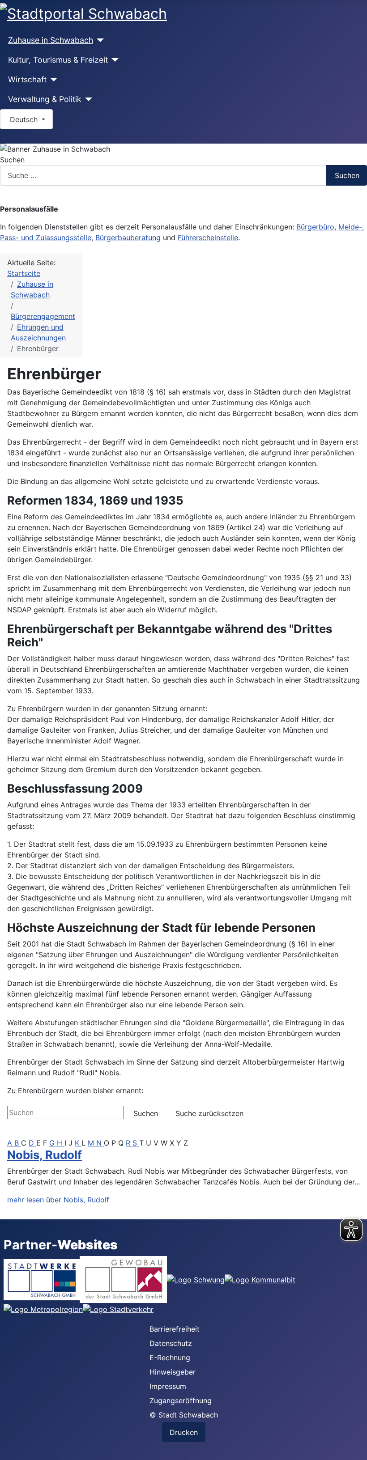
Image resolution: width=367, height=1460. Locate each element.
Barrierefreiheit (174, 1328)
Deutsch (24, 119)
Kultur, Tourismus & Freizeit (58, 59)
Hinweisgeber (172, 1371)
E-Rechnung (169, 1357)
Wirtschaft (27, 79)
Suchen (12, 159)
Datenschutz (170, 1343)
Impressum (167, 1386)
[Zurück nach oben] (356, 1449)
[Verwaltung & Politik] (87, 99)
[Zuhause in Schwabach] (98, 40)
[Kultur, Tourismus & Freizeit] (113, 60)
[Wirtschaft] (52, 79)
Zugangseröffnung (180, 1400)
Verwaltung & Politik (44, 99)
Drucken (184, 1432)
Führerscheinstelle (208, 237)
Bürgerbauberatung (128, 237)
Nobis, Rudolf (44, 1155)
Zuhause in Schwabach (50, 40)
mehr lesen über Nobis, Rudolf (58, 1199)
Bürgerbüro (315, 226)
